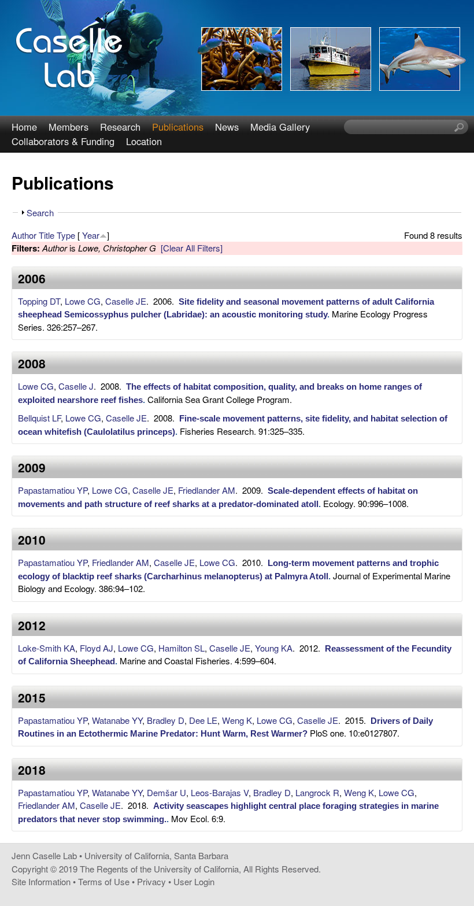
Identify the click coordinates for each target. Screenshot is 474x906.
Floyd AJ (96, 648)
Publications (177, 127)
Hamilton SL (181, 648)
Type (66, 235)
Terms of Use (103, 881)
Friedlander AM (206, 490)
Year (90, 235)
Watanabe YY (117, 720)
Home (24, 127)
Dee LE (203, 720)
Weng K (237, 720)
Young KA (273, 648)
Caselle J (76, 386)
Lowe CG (83, 301)
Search (40, 212)
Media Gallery (280, 127)
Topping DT (39, 301)
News (227, 127)
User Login (193, 881)
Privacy (151, 881)
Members (68, 127)
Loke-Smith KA (46, 648)
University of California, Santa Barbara (156, 855)
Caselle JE (125, 301)
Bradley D (165, 720)
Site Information (41, 881)
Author (24, 235)
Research (120, 127)
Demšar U (166, 792)
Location (144, 141)
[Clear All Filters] (192, 248)
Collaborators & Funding (63, 141)
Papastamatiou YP (52, 490)
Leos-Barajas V (220, 792)
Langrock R (317, 792)
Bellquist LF (39, 418)
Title (46, 235)
